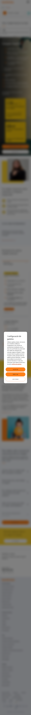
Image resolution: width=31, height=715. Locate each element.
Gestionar (15, 379)
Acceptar (15, 369)
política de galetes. (17, 364)
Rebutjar (15, 374)
